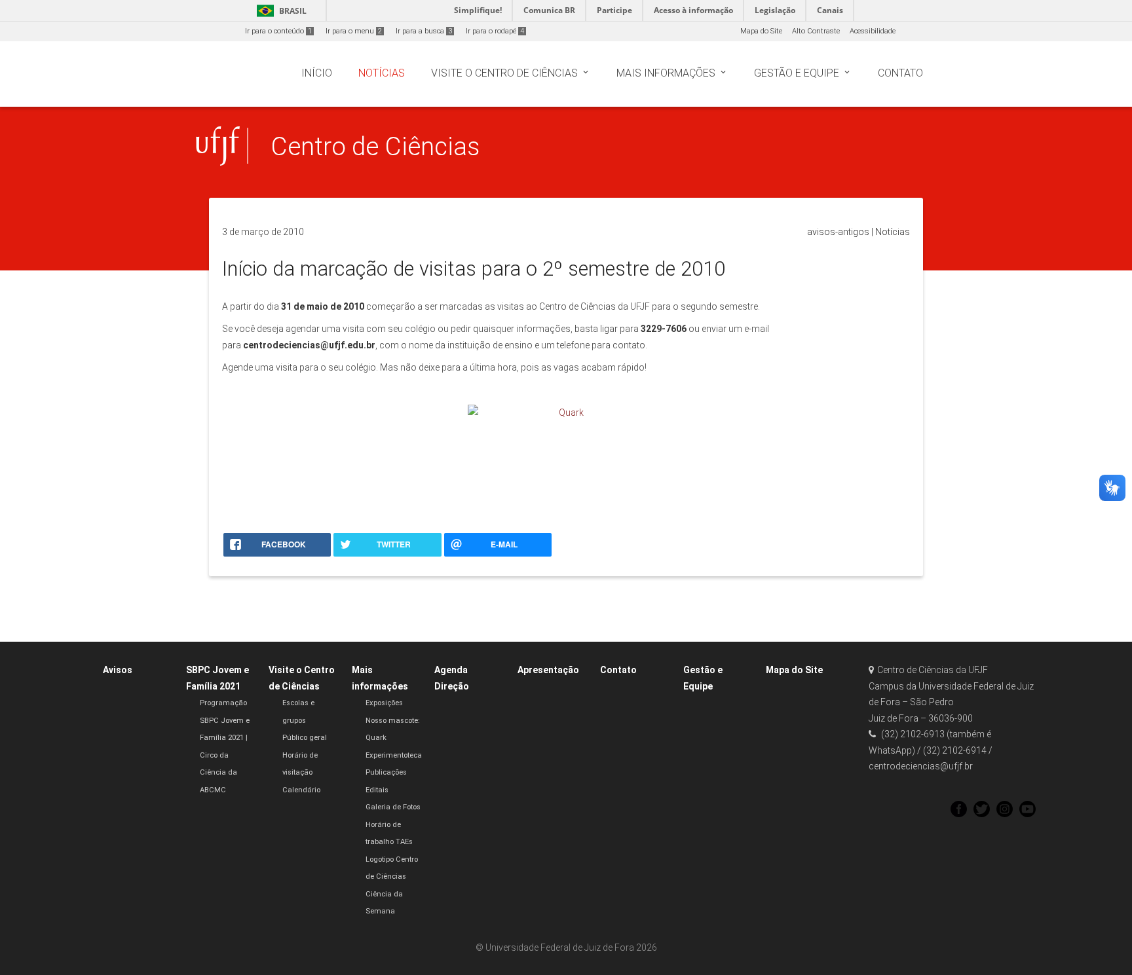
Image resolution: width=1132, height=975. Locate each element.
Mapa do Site (761, 31)
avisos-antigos (838, 232)
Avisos (117, 670)
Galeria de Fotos (393, 807)
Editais (377, 790)
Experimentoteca (394, 755)
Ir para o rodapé (495, 31)
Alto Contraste (816, 31)
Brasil (279, 10)
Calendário (301, 790)
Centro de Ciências (375, 146)
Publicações (386, 772)
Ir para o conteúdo (278, 31)
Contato (618, 670)
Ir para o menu (354, 31)
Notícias (892, 232)
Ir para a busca (424, 31)
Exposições (384, 703)
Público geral (304, 737)
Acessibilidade (873, 31)
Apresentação (548, 670)
